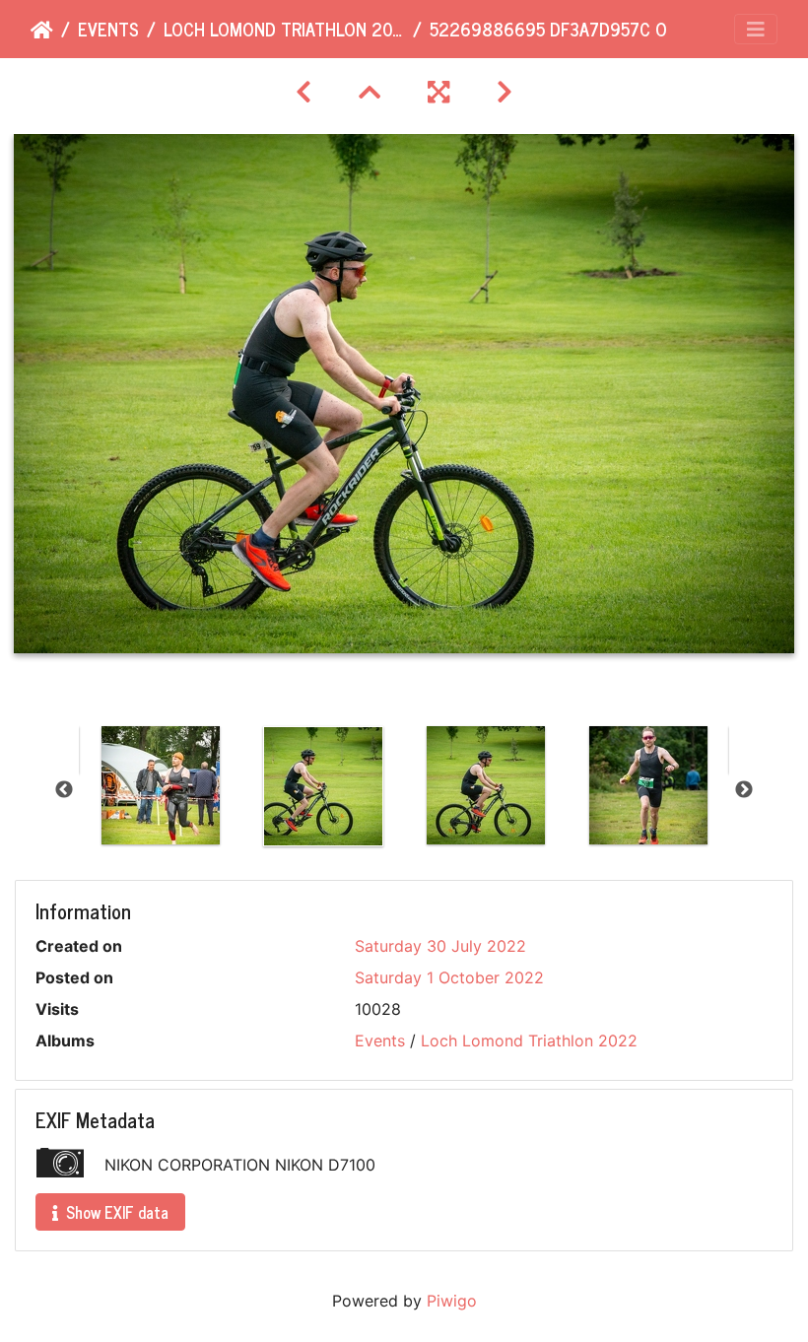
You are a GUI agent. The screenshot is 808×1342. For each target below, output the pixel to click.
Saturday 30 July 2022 (440, 946)
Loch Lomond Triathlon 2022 (284, 29)
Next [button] (744, 790)
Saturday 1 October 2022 (449, 977)
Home (42, 30)
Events (108, 29)
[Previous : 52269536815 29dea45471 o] (303, 92)
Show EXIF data (115, 1212)
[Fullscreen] (438, 92)
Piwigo (452, 1300)
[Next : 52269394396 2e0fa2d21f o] (504, 92)
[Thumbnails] (369, 92)
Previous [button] (64, 790)
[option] (160, 785)
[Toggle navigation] (755, 29)
